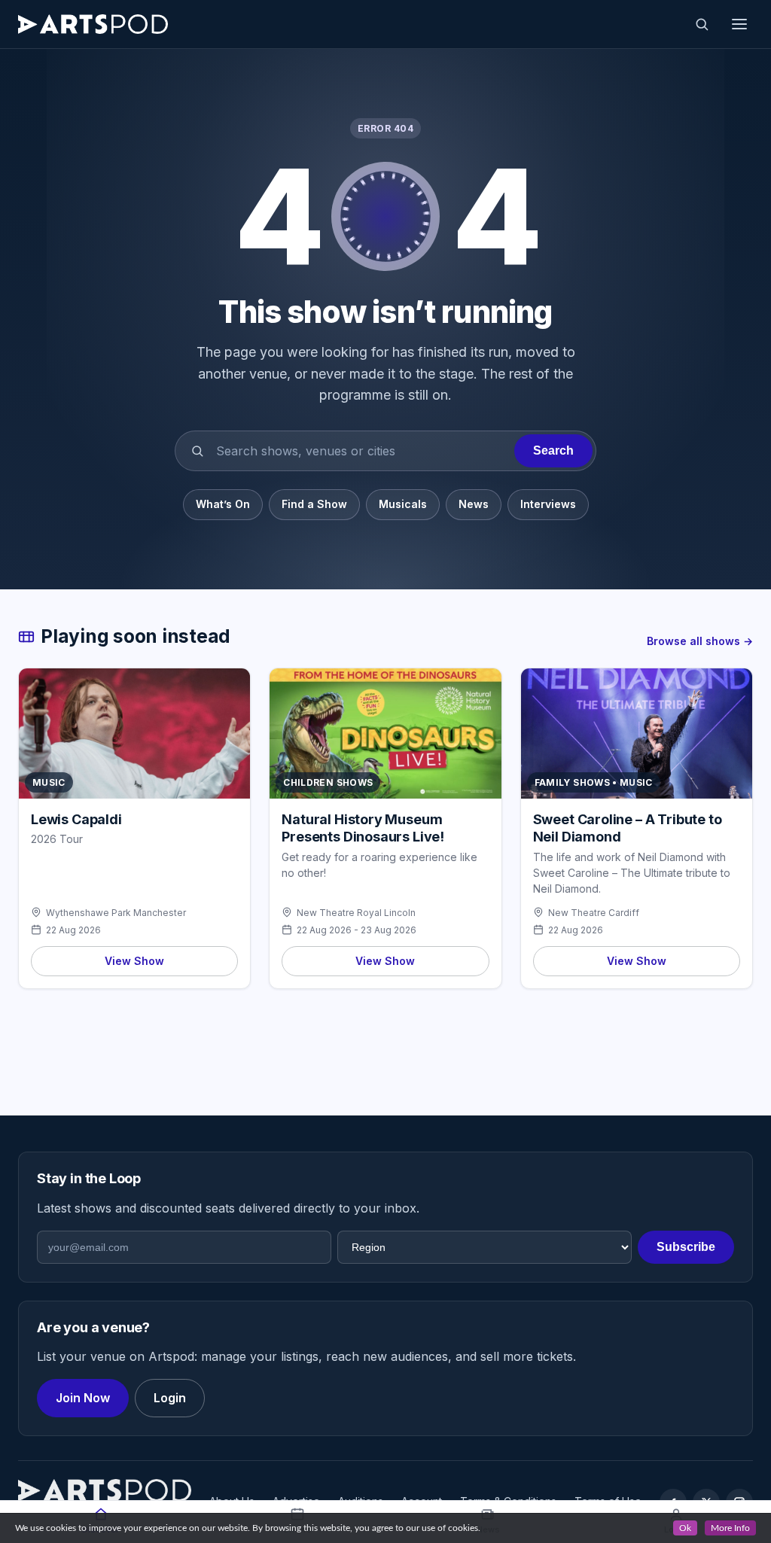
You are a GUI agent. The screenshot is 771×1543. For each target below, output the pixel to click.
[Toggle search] (702, 24)
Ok (685, 1527)
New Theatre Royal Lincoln (356, 912)
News (474, 504)
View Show (134, 960)
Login (170, 1397)
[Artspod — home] (93, 24)
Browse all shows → (700, 641)
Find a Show (314, 504)
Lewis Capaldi (76, 819)
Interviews (548, 504)
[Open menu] (739, 24)
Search (553, 450)
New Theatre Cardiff (593, 912)
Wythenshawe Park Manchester (116, 912)
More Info (730, 1527)
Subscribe (686, 1246)
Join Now (83, 1397)
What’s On (223, 504)
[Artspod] (104, 1490)
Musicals (403, 504)
